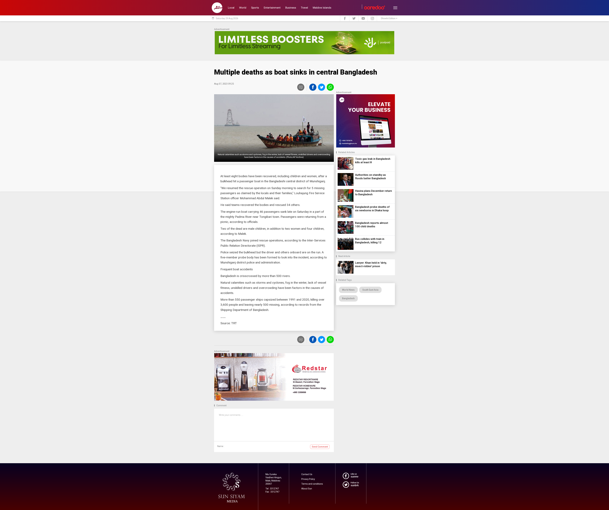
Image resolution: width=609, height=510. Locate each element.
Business (290, 7)
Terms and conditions (312, 484)
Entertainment (272, 7)
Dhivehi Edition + (389, 18)
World (242, 7)
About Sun (306, 488)
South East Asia (370, 290)
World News (348, 290)
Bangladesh (348, 298)
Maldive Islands (322, 7)
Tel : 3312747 (272, 488)
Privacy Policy (308, 479)
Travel (304, 7)
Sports (255, 7)
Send (320, 446)
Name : (220, 446)
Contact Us (306, 474)
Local (231, 7)
